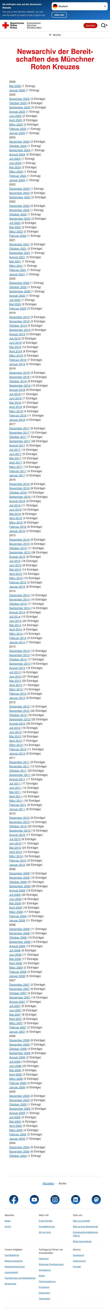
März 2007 (16, 1023)
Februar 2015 (17, 582)
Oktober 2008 (18, 937)
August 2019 (17, 334)
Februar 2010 (17, 860)
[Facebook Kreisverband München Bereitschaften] (13, 1199)
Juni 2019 (15, 342)
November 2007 (19, 989)
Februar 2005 (17, 1134)
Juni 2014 (15, 621)
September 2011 (19, 775)
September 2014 (19, 608)
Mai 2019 (15, 347)
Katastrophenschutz (15, 1266)
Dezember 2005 (19, 1096)
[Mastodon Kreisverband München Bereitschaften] (96, 1199)
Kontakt (77, 1266)
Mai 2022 (15, 227)
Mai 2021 (15, 261)
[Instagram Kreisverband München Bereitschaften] (55, 1199)
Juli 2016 (14, 505)
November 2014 (19, 599)
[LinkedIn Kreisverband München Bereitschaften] (75, 1199)
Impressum (78, 1255)
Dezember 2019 (19, 317)
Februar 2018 (17, 415)
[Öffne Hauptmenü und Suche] (104, 25)
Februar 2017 (17, 471)
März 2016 (16, 522)
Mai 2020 (15, 304)
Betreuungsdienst (13, 1261)
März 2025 (16, 124)
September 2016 (19, 497)
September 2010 (19, 830)
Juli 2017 (14, 449)
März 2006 (16, 1079)
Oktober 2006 (18, 1049)
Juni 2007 (15, 1010)
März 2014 (16, 633)
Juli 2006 (14, 1061)
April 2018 (15, 407)
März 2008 (16, 967)
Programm (44, 1287)
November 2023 (19, 193)
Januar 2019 (17, 364)
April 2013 (15, 685)
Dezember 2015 (19, 539)
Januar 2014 (17, 642)
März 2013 (16, 689)
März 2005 (16, 1130)
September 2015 (19, 552)
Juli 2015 (14, 561)
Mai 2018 (15, 402)
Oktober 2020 (18, 287)
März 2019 (16, 355)
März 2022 (16, 231)
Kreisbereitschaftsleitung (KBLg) (85, 1234)
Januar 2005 (17, 1138)
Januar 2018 (17, 420)
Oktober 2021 (18, 248)
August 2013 (17, 668)
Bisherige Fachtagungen (51, 1264)
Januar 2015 (17, 586)
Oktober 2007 (18, 993)
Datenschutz (79, 1261)
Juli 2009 (14, 895)
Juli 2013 (14, 672)
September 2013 (19, 663)
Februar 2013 (17, 693)
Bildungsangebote (82, 1241)
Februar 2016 (17, 526)
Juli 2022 (14, 223)
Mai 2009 (15, 903)
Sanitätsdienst (12, 1255)
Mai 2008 (15, 959)
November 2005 (19, 1100)
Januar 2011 (17, 809)
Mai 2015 (15, 569)
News (7, 1220)
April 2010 (15, 852)
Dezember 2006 (19, 1040)
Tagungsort (44, 1298)
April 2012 (15, 740)
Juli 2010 (14, 839)
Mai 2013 (15, 681)
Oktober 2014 (18, 604)
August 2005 (17, 1113)
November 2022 (19, 210)
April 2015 (15, 574)
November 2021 (19, 244)
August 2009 (17, 890)
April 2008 (15, 963)
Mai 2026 (15, 86)
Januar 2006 (17, 1087)
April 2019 (15, 351)
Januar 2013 (17, 698)
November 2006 (19, 1044)
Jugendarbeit (11, 1272)
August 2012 (17, 723)
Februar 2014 (17, 638)
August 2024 (17, 154)
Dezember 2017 (19, 428)
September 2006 (19, 1053)
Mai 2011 (15, 792)
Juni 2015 (15, 565)
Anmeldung (45, 1270)
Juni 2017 (15, 454)
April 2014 (15, 629)
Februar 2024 (17, 176)
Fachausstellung (47, 1281)
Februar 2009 (17, 916)
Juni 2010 (15, 843)
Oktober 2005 (18, 1104)
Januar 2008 (17, 976)
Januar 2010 (17, 865)
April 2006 (15, 1074)
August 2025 (17, 111)
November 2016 (19, 488)
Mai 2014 (15, 625)
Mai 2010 (15, 847)
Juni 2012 (15, 732)
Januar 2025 (17, 133)
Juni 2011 (15, 788)
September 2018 (19, 385)
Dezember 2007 (19, 984)
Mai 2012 (15, 736)
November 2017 (19, 432)
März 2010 (16, 856)
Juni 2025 (15, 116)
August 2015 (17, 556)
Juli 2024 (14, 158)
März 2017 (16, 467)
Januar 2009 (17, 920)
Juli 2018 (14, 394)
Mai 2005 (15, 1121)
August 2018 (17, 390)
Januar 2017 (17, 475)
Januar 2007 (17, 1031)
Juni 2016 (15, 509)
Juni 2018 (15, 398)
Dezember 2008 (19, 929)
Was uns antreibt (81, 1220)
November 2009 (19, 877)
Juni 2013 (15, 676)
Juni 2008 (15, 954)
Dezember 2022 (19, 206)
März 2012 (16, 745)
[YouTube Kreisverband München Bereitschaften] (34, 1199)
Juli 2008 (14, 950)
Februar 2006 (17, 1083)
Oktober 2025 (18, 103)
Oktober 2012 (18, 715)
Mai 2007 (15, 1014)
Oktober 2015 (18, 548)
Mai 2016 (15, 514)
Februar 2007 (17, 1027)
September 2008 (19, 942)
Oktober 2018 (18, 381)
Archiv (8, 1226)
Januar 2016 (17, 531)
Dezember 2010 (19, 817)
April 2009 (15, 907)
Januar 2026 (17, 90)
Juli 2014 (14, 616)
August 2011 (17, 779)
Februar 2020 (17, 308)
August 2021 (17, 257)
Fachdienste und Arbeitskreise (20, 1278)
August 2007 (17, 1001)
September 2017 (19, 441)
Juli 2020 (14, 300)
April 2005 (15, 1126)
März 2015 (16, 578)
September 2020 (19, 291)
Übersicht (44, 1258)
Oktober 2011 (18, 770)
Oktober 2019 (18, 325)
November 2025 (19, 99)
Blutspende (10, 1283)
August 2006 (17, 1057)
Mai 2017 (15, 458)
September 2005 (19, 1108)
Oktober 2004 (18, 1156)
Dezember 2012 (19, 706)
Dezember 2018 (19, 372)
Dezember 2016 (19, 484)
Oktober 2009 (18, 882)
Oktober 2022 (18, 214)
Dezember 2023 (19, 188)
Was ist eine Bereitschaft (85, 1226)
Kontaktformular (47, 1226)
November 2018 (19, 377)
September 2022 (19, 218)
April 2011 (15, 796)
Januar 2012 (17, 753)
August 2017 (17, 445)
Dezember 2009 (19, 873)
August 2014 (17, 612)
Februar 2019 (17, 360)
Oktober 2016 (18, 492)
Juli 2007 (14, 1006)
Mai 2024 (15, 167)
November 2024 (19, 141)
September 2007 (19, 997)
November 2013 (19, 655)
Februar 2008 (17, 972)
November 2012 (19, 710)
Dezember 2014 (19, 595)
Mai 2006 (15, 1070)
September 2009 (19, 886)
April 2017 (15, 462)
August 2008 (17, 946)
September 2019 (19, 330)
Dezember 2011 (19, 762)
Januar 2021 (17, 274)
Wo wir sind (45, 1232)
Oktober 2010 (18, 826)
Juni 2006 (15, 1066)
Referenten (44, 1292)
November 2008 (19, 933)
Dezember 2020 (19, 283)
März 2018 (16, 411)
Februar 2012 (17, 749)
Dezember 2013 (19, 651)
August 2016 (17, 501)
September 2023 (19, 197)
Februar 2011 (17, 805)
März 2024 (16, 171)
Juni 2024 (15, 163)
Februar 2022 (17, 236)
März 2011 (16, 800)
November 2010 (19, 822)
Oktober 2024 (18, 146)
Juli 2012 (14, 728)
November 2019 (19, 321)
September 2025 (19, 107)
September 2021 (19, 253)
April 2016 (15, 518)
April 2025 (15, 120)
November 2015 (19, 544)
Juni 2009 (15, 899)
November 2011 (19, 766)
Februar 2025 (17, 129)
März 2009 (16, 912)
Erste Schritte (45, 1220)
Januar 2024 (17, 180)
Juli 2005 (14, 1117)
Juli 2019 (14, 338)
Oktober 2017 (18, 437)
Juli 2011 (14, 783)
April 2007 (15, 1019)
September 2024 (19, 150)
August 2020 (17, 295)
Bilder (42, 1275)
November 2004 (19, 1151)
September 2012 (19, 719)
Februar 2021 (17, 270)
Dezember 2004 (19, 1147)
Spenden (90, 25)
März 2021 (16, 265)
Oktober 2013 (18, 659)
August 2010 (17, 835)
